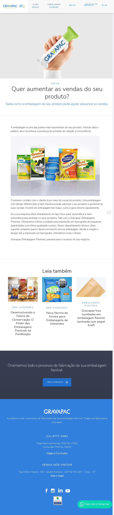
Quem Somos (35, 6)
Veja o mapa (57, 475)
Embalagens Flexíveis (54, 6)
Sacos (72, 5)
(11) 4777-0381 (91, 4)
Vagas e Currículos (57, 453)
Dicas (56, 83)
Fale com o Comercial (96, 504)
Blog (104, 5)
